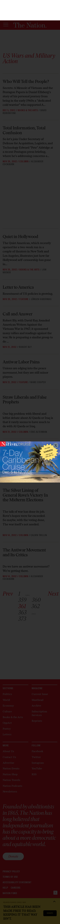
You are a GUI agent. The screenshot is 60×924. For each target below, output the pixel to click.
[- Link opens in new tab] (30, 461)
